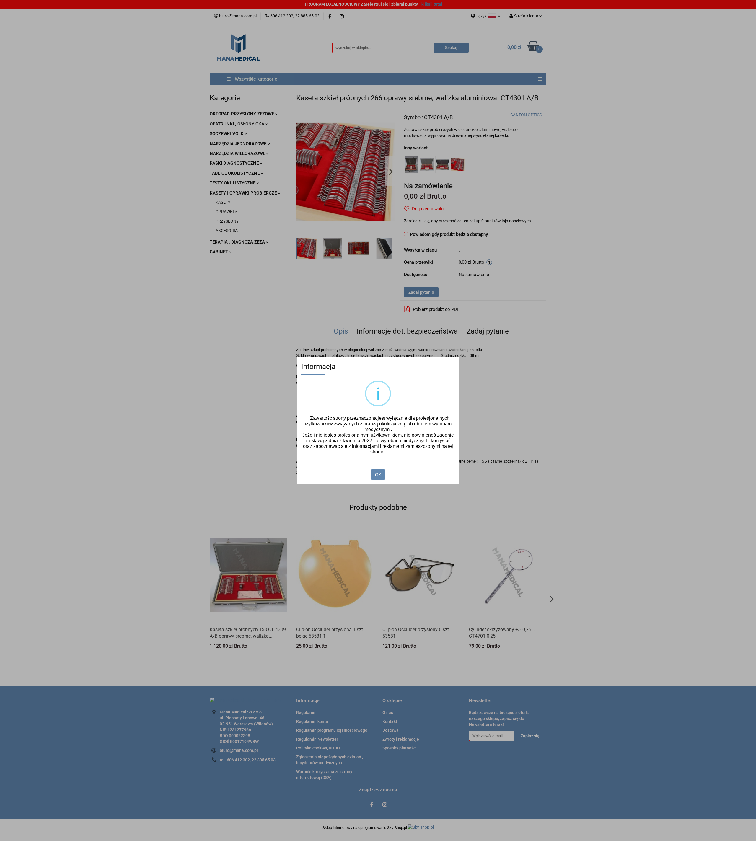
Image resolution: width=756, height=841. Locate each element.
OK (378, 475)
